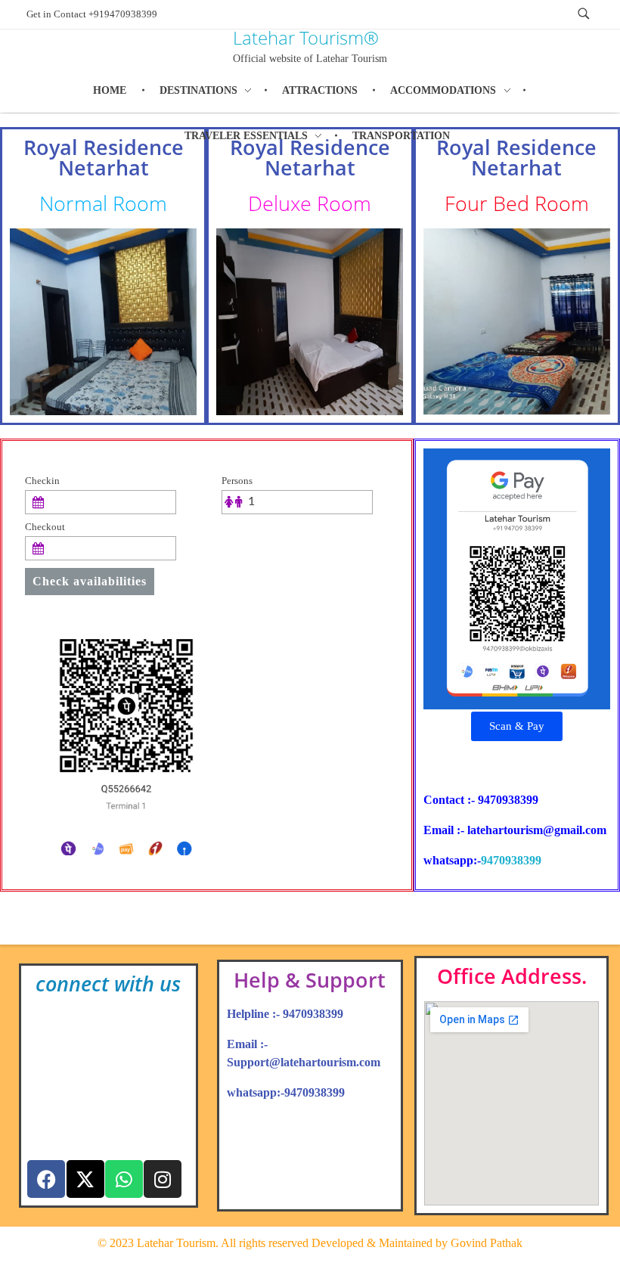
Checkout (45, 527)
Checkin (42, 481)
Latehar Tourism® (306, 37)
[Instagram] (162, 1179)
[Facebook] (46, 1179)
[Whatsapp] (124, 1179)
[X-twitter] (85, 1179)
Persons (237, 481)
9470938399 (511, 860)
